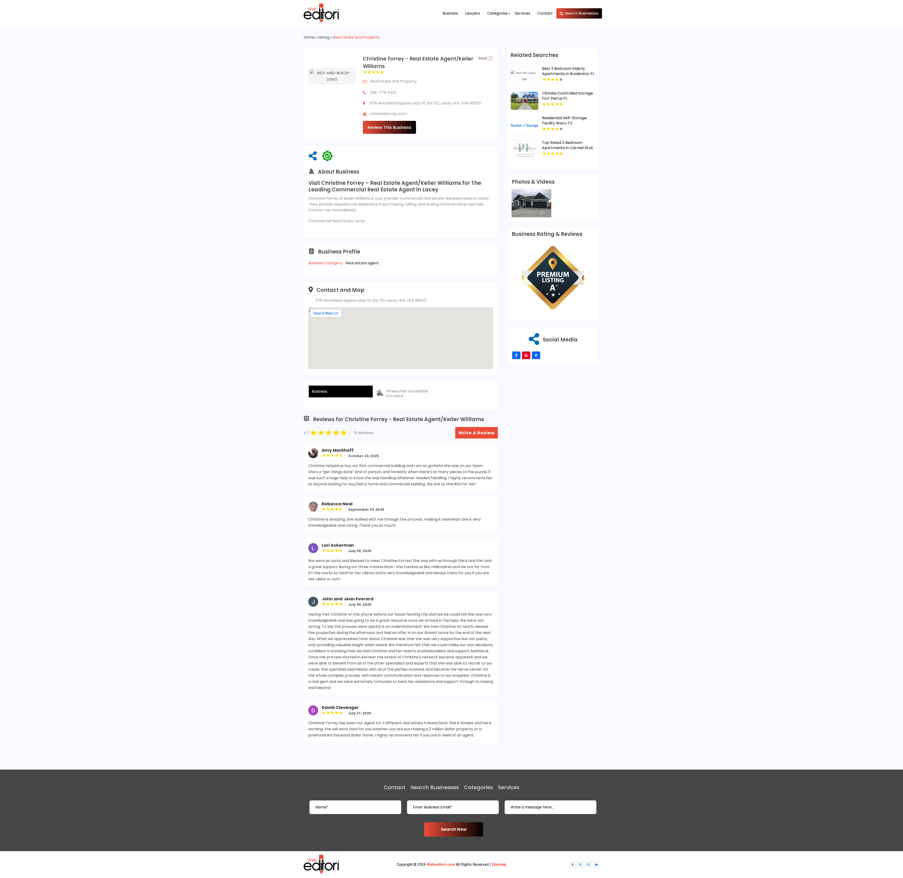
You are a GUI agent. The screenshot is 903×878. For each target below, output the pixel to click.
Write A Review (476, 433)
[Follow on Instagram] (588, 865)
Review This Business (389, 127)
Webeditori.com (441, 864)
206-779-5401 (383, 92)
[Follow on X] (580, 865)
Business (450, 13)
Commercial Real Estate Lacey (337, 221)
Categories (497, 13)
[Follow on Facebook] (572, 865)
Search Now (454, 829)
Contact (545, 13)
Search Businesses (581, 13)
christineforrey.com (388, 113)
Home (309, 37)
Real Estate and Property (356, 37)
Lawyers (472, 13)
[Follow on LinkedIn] (596, 865)
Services (522, 13)
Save (483, 58)
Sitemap (499, 864)
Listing (323, 37)
